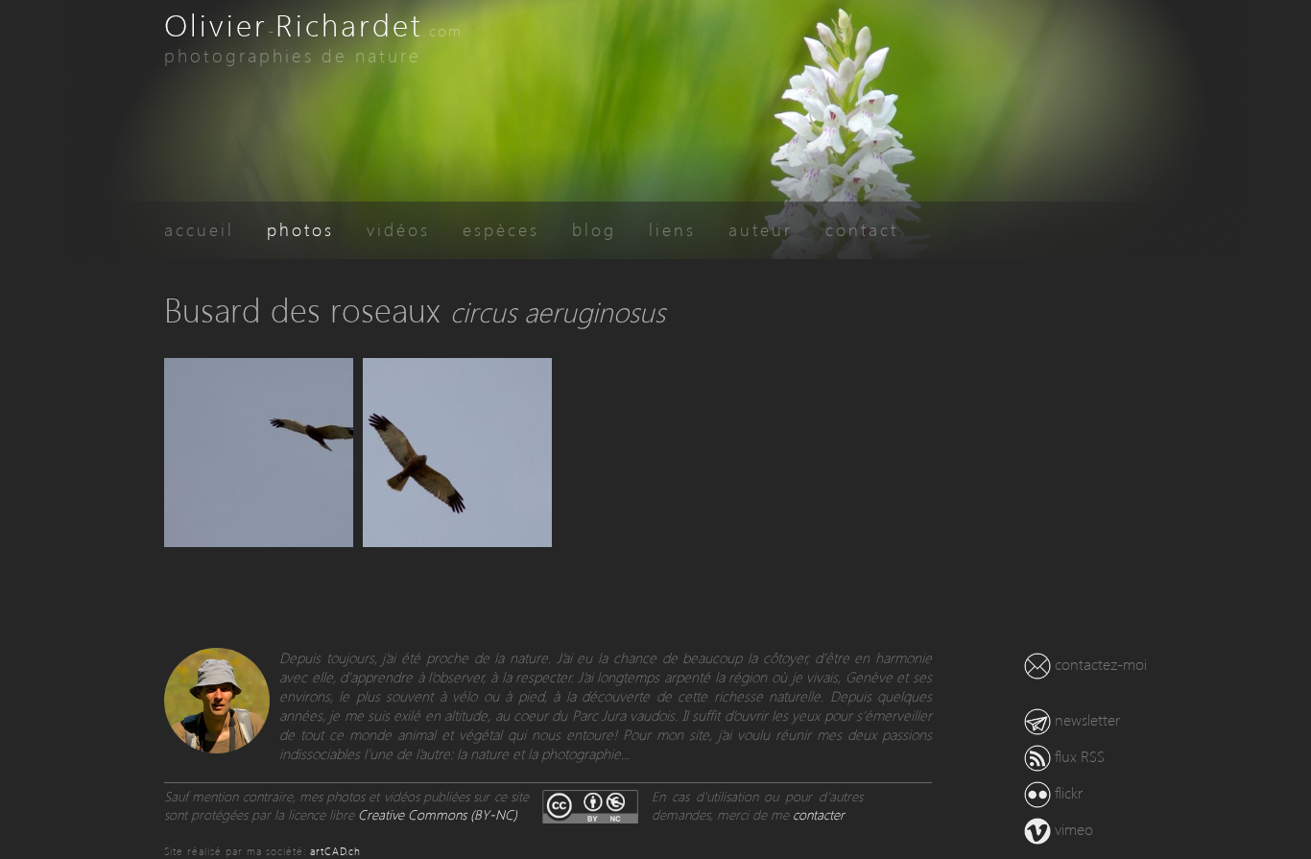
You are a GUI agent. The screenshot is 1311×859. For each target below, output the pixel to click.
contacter (819, 814)
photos (300, 229)
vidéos (398, 229)
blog (594, 229)
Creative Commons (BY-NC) (437, 814)
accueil (199, 229)
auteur (760, 229)
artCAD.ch (335, 851)
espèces (501, 229)
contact (861, 229)
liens (672, 229)
